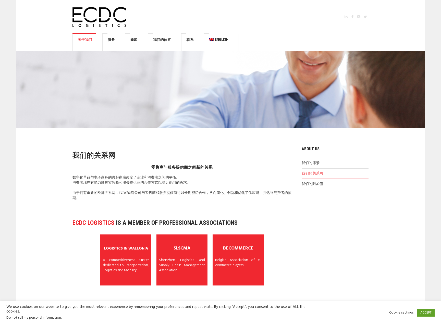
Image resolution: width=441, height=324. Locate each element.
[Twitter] (365, 16)
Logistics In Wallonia (126, 248)
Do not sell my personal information (33, 318)
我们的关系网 (312, 174)
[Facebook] (352, 16)
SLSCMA (182, 248)
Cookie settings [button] (401, 312)
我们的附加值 (312, 184)
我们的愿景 (311, 163)
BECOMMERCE (238, 248)
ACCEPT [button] (426, 312)
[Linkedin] (346, 16)
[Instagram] (358, 16)
